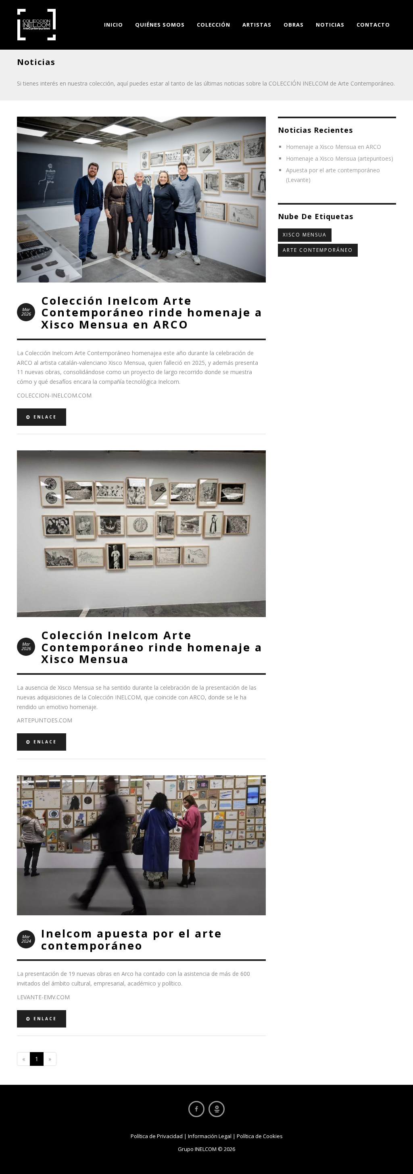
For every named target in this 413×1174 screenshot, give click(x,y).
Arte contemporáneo (318, 250)
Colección (213, 24)
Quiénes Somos (160, 24)
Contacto (373, 24)
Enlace (44, 417)
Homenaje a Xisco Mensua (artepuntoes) (339, 158)
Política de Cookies (260, 1136)
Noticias (330, 24)
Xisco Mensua (305, 234)
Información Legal (210, 1136)
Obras (294, 24)
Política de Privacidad (157, 1136)
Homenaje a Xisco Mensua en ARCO (333, 147)
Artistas (256, 24)
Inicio (113, 24)
